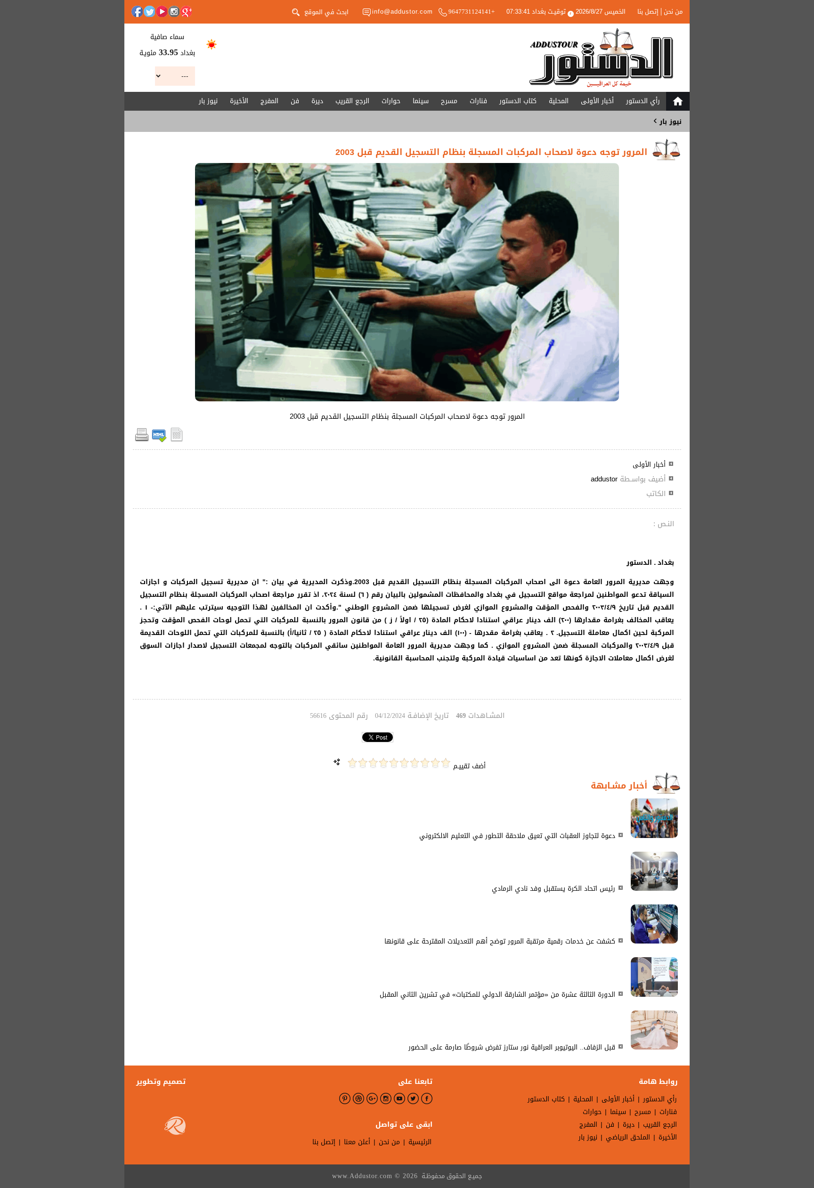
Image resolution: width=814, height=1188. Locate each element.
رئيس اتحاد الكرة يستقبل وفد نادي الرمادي (553, 888)
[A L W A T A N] (601, 57)
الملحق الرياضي (628, 1137)
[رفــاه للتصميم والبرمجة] (175, 1127)
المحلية (559, 101)
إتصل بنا (648, 12)
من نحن (673, 12)
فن (295, 101)
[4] (414, 762)
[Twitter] (149, 11)
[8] (373, 762)
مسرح (449, 101)
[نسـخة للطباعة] (141, 440)
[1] (445, 762)
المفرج (269, 101)
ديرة (317, 101)
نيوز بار (208, 101)
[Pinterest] (344, 1098)
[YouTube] (161, 11)
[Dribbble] (358, 1098)
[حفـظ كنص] (176, 440)
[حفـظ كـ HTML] (159, 440)
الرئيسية (419, 1142)
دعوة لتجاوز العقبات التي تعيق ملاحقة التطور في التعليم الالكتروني (517, 836)
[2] (435, 762)
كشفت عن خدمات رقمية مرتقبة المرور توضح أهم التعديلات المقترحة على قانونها (499, 941)
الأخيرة (239, 101)
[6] (394, 762)
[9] (363, 762)
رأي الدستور (643, 101)
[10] (352, 762)
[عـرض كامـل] (654, 836)
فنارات (478, 101)
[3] (425, 762)
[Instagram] (173, 11)
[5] (404, 762)
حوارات (391, 101)
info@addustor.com (402, 11)
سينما (421, 101)
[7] (383, 762)
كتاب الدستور (518, 101)
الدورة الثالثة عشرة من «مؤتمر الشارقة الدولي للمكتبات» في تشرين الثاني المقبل (497, 994)
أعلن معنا (357, 1142)
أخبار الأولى (597, 101)
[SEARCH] (296, 11)
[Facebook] (137, 11)
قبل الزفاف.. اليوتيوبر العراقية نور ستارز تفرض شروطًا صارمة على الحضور (511, 1047)
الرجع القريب (352, 101)
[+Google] (186, 11)
